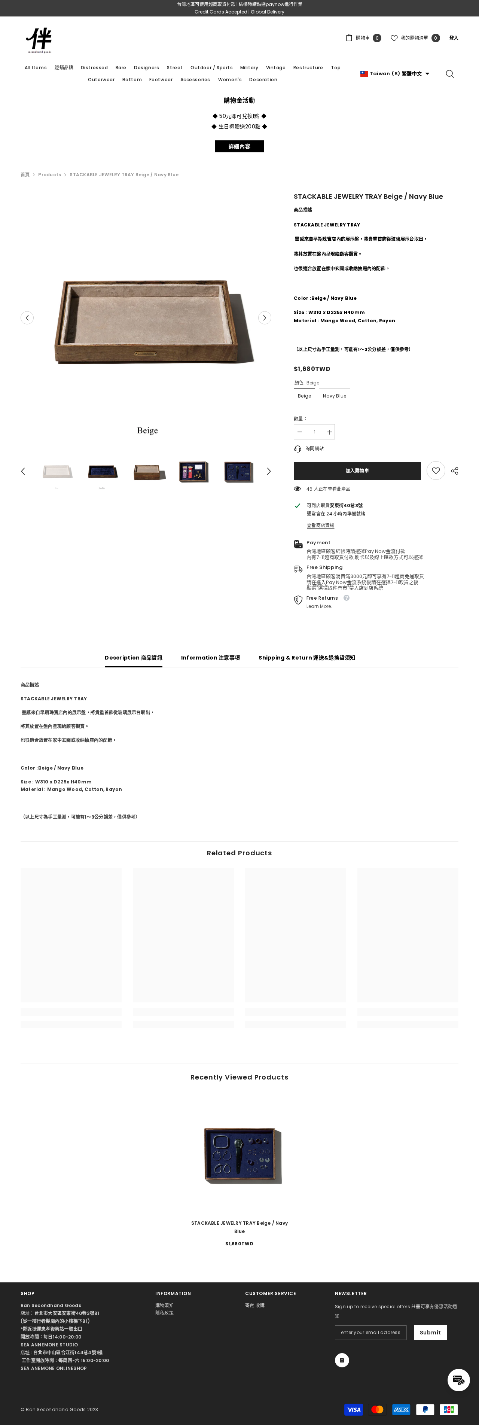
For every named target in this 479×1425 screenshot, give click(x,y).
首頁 (25, 174)
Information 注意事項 (210, 657)
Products (49, 174)
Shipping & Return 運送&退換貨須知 (307, 657)
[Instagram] (342, 1360)
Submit (430, 1332)
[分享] (451, 471)
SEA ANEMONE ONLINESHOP (54, 1368)
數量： (301, 418)
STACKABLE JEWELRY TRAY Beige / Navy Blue (239, 1227)
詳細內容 (240, 146)
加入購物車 (357, 471)
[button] (27, 317)
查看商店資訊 (320, 525)
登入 (453, 38)
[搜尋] (450, 73)
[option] (146, 318)
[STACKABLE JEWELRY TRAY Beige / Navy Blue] (239, 1153)
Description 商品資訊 (133, 657)
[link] (436, 470)
